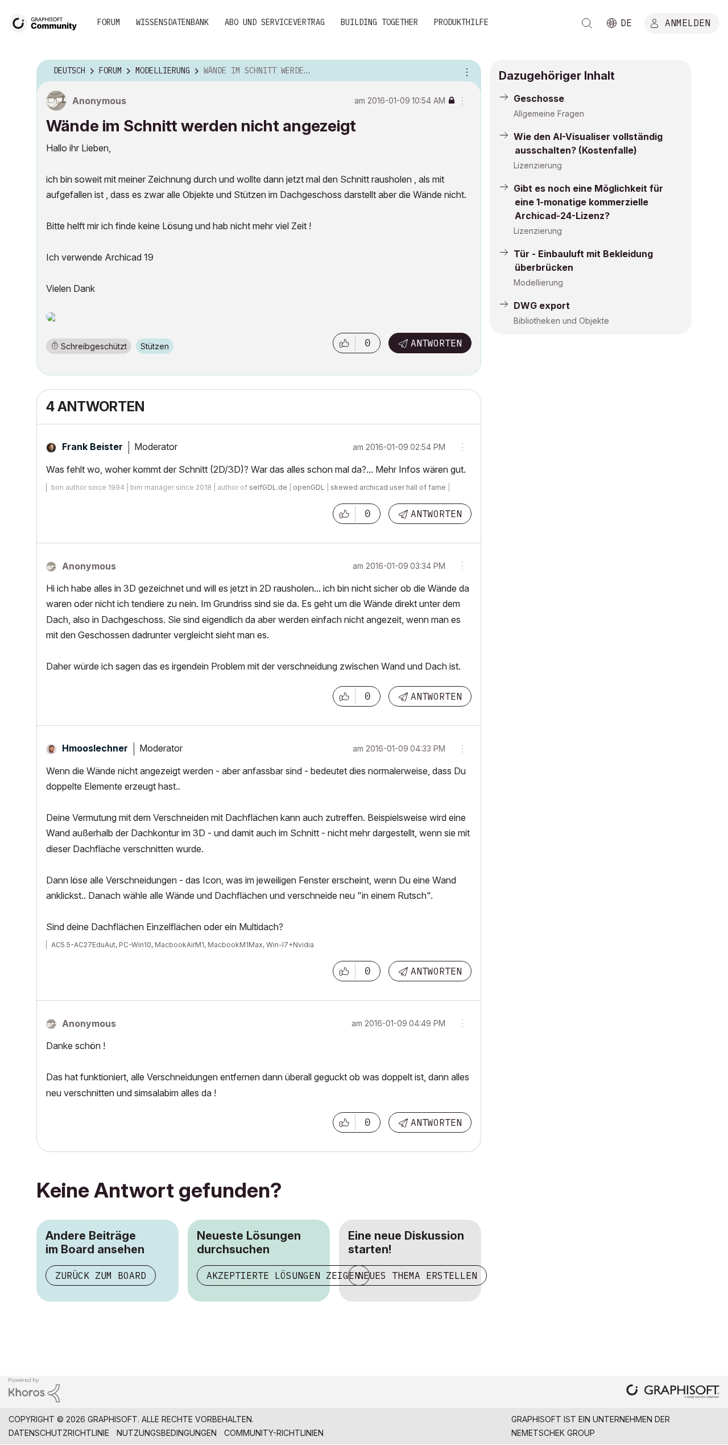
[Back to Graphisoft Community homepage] (47, 22)
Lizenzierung (538, 165)
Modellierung (538, 282)
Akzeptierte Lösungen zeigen (283, 1275)
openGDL (309, 487)
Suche (586, 23)
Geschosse (539, 98)
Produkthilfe (461, 22)
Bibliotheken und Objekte (561, 320)
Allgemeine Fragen (549, 113)
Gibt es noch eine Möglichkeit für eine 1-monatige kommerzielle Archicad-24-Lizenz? (588, 202)
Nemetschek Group (553, 1433)
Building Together (379, 22)
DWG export (542, 305)
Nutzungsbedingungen (167, 1433)
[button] (344, 343)
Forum (108, 22)
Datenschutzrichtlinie (59, 1433)
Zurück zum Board (100, 1275)
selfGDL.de (268, 487)
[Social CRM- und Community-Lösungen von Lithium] (34, 1389)
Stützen (154, 346)
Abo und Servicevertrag (275, 22)
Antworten (436, 343)
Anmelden (687, 22)
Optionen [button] (465, 71)
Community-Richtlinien (274, 1433)
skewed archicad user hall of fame (388, 487)
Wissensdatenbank (172, 22)
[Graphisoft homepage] (672, 1392)
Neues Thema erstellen (417, 1275)
